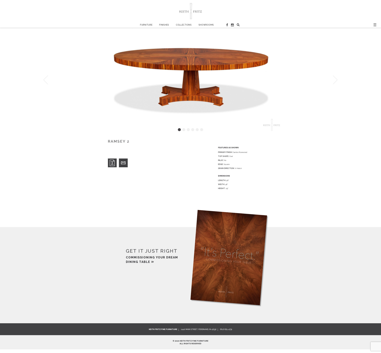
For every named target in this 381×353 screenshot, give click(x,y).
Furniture (146, 25)
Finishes (164, 25)
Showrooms (206, 25)
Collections (184, 25)
